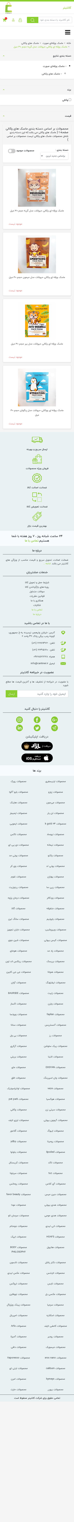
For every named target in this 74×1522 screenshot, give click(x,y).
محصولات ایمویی (18, 824)
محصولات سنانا (18, 1025)
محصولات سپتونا (18, 1173)
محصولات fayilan (56, 1014)
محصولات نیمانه (55, 845)
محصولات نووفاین (18, 1294)
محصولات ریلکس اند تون (19, 961)
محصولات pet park (18, 1099)
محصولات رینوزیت (18, 887)
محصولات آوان (18, 982)
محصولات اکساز (18, 1004)
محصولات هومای (18, 951)
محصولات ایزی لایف (18, 1120)
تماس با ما (32, 540)
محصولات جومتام (19, 1226)
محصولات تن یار (55, 813)
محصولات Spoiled (55, 1152)
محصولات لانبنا (55, 1057)
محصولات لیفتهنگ (55, 982)
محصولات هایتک (18, 802)
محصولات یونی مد (18, 855)
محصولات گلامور (18, 1131)
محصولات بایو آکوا (18, 792)
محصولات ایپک (18, 1237)
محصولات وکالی (18, 1110)
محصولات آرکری (18, 1046)
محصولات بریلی (18, 1057)
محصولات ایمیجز (18, 813)
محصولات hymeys (55, 1379)
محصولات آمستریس (55, 1025)
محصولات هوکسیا (55, 1099)
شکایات (37, 605)
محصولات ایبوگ (55, 1131)
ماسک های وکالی (51, 74)
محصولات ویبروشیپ (55, 929)
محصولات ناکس (18, 834)
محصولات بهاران (55, 877)
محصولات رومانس (18, 1184)
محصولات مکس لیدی (18, 1273)
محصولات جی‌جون (55, 802)
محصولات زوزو (55, 792)
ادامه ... (47, 563)
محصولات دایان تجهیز (18, 929)
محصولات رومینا (55, 1141)
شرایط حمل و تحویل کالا (37, 582)
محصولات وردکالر (55, 898)
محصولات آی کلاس (56, 1184)
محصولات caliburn (55, 1368)
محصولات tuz (56, 1173)
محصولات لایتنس (55, 1273)
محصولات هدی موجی (55, 1215)
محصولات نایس (55, 1283)
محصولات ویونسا (18, 1014)
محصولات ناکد (55, 1162)
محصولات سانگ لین (18, 919)
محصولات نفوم (18, 877)
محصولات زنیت (55, 993)
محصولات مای (18, 1067)
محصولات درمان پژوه (18, 898)
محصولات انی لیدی (55, 1226)
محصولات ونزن (55, 1004)
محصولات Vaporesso (18, 1358)
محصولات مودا (18, 1205)
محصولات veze (55, 1088)
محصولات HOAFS (55, 1237)
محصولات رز (55, 1035)
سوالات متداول (37, 591)
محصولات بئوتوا (18, 1152)
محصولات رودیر (55, 1336)
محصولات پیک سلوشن (55, 1046)
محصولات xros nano (55, 1358)
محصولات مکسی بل (55, 1294)
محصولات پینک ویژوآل (18, 1305)
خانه (69, 43)
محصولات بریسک (55, 961)
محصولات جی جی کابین (18, 972)
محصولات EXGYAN (55, 1067)
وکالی (65, 100)
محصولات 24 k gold (55, 824)
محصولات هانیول (55, 1247)
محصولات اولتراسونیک (18, 1088)
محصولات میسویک (55, 1347)
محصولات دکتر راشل (55, 1262)
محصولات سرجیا (55, 1305)
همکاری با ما (37, 600)
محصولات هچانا (56, 972)
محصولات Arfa (18, 1326)
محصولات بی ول (18, 1035)
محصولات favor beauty (18, 1194)
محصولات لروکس (18, 1283)
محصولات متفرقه (55, 908)
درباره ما (37, 614)
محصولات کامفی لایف (55, 1326)
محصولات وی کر (18, 866)
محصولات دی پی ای (18, 845)
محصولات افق (18, 1078)
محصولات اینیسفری (55, 781)
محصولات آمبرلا (19, 1336)
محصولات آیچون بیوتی (56, 1120)
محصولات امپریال (19, 1315)
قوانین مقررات (37, 596)
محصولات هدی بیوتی (55, 1205)
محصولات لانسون (19, 1262)
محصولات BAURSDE (18, 993)
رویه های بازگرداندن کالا (37, 587)
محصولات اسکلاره (55, 1315)
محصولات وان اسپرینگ (55, 1078)
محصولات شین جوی (18, 940)
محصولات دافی (18, 1347)
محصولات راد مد (55, 951)
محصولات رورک (18, 781)
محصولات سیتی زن (55, 1110)
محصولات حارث (18, 1389)
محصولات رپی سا (55, 887)
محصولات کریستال (18, 1162)
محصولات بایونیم (55, 919)
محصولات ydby (19, 1141)
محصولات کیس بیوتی (55, 940)
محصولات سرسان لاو (18, 1215)
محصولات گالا (18, 908)
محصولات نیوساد (55, 834)
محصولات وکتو (55, 855)
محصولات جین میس (55, 1194)
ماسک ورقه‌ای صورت (54, 66)
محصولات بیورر (55, 1389)
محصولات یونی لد (55, 866)
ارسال (11, 693)
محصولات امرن (18, 1379)
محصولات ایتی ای (18, 1368)
